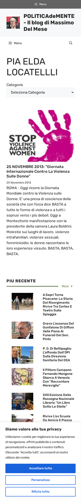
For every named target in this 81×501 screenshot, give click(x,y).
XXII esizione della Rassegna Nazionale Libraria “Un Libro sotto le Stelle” (58, 400)
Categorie (14, 85)
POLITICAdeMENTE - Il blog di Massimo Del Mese (49, 22)
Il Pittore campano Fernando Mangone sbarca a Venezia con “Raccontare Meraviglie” (58, 377)
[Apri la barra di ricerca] (71, 43)
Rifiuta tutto (40, 491)
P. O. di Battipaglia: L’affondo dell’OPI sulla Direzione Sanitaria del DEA (57, 354)
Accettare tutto (40, 468)
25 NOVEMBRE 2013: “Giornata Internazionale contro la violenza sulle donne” (38, 171)
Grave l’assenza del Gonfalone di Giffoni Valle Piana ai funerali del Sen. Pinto (58, 331)
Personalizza (40, 480)
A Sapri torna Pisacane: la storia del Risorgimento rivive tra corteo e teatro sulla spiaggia (58, 304)
